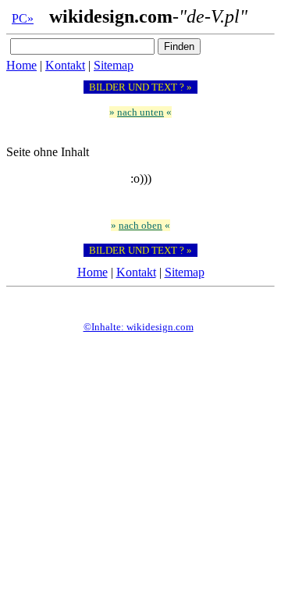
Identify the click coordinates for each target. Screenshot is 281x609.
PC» (23, 18)
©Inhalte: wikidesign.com (139, 327)
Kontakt (65, 65)
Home (21, 65)
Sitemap (113, 65)
